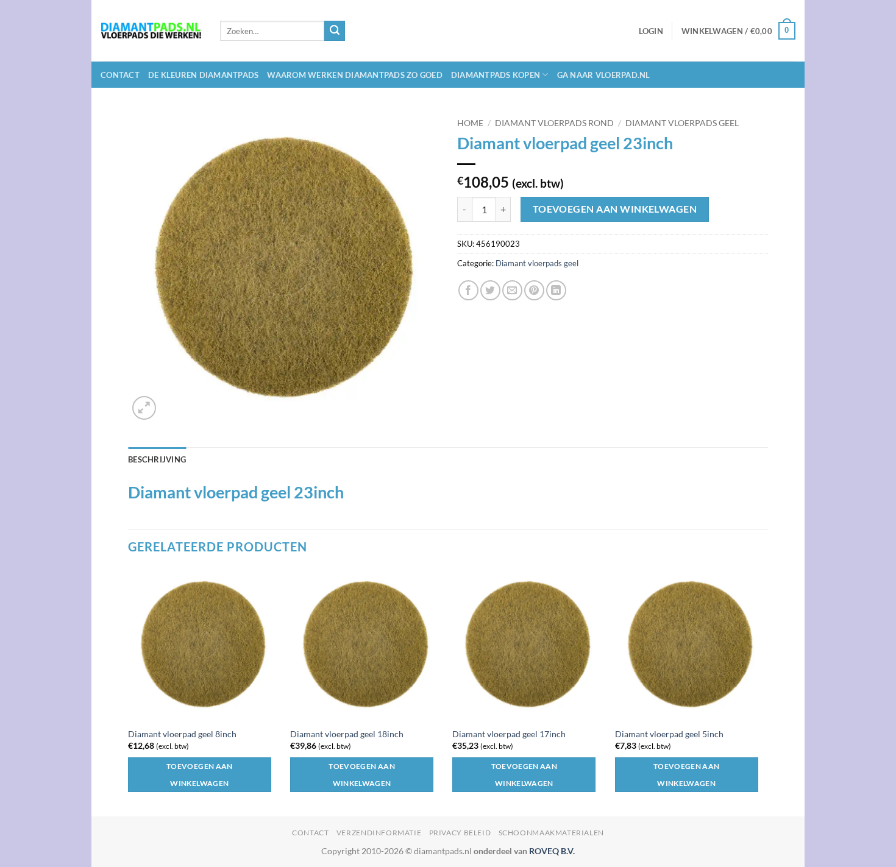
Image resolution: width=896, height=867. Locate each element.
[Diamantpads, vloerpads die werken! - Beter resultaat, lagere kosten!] (151, 31)
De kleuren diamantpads (203, 75)
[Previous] (128, 691)
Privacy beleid (460, 832)
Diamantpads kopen (495, 75)
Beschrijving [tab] (157, 459)
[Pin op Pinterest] (534, 290)
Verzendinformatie (378, 832)
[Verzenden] (334, 31)
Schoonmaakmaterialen (551, 832)
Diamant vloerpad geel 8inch (182, 734)
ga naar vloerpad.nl (603, 75)
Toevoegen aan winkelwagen (615, 208)
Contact (120, 75)
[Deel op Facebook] (468, 290)
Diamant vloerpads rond (554, 123)
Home (470, 123)
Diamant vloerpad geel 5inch (669, 734)
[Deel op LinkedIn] (556, 290)
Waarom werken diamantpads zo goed (354, 75)
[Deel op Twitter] (490, 290)
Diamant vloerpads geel (682, 123)
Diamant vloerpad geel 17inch (509, 734)
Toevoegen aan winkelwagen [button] (199, 774)
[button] (651, 31)
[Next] (764, 691)
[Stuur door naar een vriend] (512, 290)
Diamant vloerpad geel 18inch (347, 734)
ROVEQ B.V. (552, 851)
